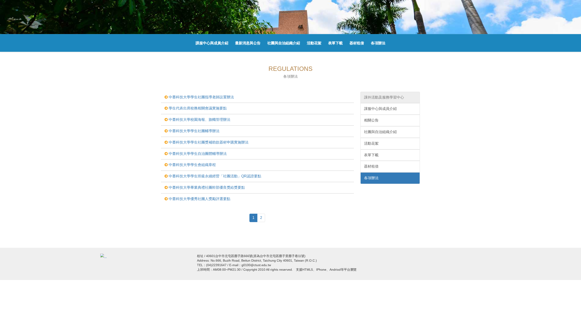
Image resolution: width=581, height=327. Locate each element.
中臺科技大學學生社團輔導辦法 (193, 131)
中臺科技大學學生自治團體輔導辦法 (197, 154)
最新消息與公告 (248, 43)
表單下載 (335, 43)
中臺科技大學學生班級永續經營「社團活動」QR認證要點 (214, 176)
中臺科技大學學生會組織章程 (192, 165)
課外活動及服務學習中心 (384, 97)
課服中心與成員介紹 (212, 43)
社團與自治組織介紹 (283, 43)
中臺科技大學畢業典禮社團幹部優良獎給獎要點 (206, 187)
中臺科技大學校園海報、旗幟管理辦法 (199, 119)
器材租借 (357, 43)
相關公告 (371, 120)
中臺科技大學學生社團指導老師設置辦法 (201, 97)
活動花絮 (314, 43)
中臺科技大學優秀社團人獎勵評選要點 (199, 199)
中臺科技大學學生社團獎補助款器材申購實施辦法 (208, 142)
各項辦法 (378, 43)
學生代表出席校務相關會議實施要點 (197, 108)
